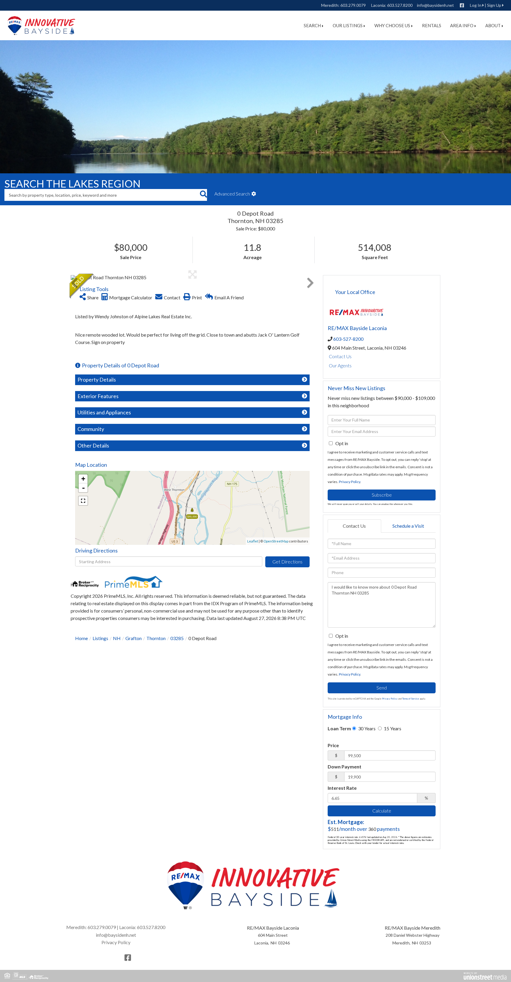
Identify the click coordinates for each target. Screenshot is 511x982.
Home (81, 638)
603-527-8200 (348, 339)
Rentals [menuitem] (431, 25)
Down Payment (344, 766)
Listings (100, 638)
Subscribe (382, 495)
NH (117, 638)
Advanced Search (232, 193)
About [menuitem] (493, 25)
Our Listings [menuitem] (348, 25)
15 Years (392, 728)
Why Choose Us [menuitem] (392, 25)
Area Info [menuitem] (461, 25)
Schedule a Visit (408, 526)
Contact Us (340, 356)
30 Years (366, 728)
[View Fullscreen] (83, 500)
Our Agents (340, 365)
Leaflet (252, 541)
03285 (177, 638)
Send (381, 687)
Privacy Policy (349, 481)
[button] (203, 195)
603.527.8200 (400, 5)
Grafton (133, 638)
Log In (475, 5)
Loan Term (339, 728)
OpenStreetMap (275, 541)
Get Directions (287, 561)
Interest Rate (342, 788)
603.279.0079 (353, 5)
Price (333, 745)
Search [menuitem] (312, 25)
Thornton (156, 638)
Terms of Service (410, 698)
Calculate (381, 810)
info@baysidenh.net (435, 5)
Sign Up (494, 5)
